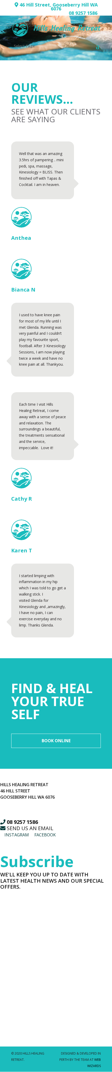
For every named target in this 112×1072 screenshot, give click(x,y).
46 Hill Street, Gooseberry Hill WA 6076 (58, 7)
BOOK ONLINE (56, 741)
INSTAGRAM (16, 835)
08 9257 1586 (83, 13)
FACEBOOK (44, 835)
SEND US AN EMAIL (29, 828)
